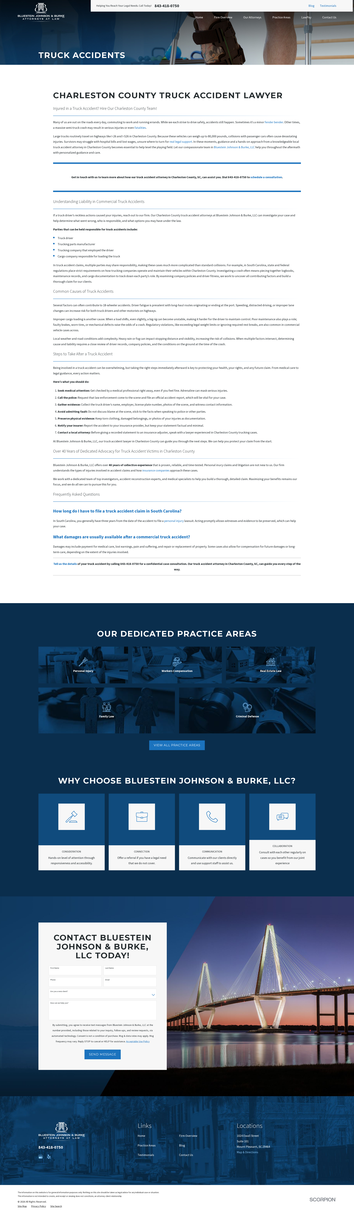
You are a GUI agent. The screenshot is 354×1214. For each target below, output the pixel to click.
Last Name (109, 968)
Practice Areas (147, 1145)
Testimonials (328, 6)
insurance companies (156, 470)
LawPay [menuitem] (306, 17)
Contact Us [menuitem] (329, 17)
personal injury (174, 521)
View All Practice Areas (177, 745)
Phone (53, 980)
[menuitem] (22, 1206)
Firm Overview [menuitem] (223, 17)
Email (107, 980)
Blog (311, 6)
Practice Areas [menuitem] (281, 17)
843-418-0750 (167, 6)
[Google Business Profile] (40, 1157)
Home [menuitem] (199, 17)
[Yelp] (49, 1157)
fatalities (140, 128)
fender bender (274, 122)
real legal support (181, 142)
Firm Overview (188, 1136)
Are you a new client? (59, 991)
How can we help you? (59, 1003)
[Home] (41, 12)
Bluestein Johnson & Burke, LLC (234, 147)
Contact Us (186, 1155)
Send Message (102, 1054)
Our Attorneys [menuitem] (252, 17)
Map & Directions (247, 1152)
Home (141, 1136)
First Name (54, 968)
